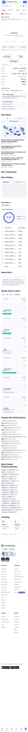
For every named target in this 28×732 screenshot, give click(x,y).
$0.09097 (8, 566)
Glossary (3, 710)
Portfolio (3, 683)
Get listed (3, 700)
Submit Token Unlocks (9, 106)
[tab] (17, 47)
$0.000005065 (12, 590)
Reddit (15, 713)
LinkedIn (16, 715)
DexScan (3, 673)
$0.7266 (9, 579)
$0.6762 (10, 570)
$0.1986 (10, 575)
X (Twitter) (16, 700)
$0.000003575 (11, 588)
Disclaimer (16, 667)
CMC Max (3, 660)
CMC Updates (4, 665)
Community (17, 702)
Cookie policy (17, 662)
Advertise (3, 654)
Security (16, 673)
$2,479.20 (11, 557)
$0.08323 (11, 584)
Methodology (17, 670)
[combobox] (14, 50)
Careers (16, 675)
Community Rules (18, 665)
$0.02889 (10, 568)
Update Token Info (8, 104)
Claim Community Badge (9, 108)
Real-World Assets (5, 675)
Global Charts (4, 678)
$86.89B (6, 6)
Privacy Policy (17, 657)
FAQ (2, 707)
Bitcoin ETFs (4, 667)
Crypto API (4, 670)
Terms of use (17, 654)
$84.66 (11, 564)
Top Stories (4, 662)
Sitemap (3, 691)
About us (16, 652)
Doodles (3, 688)
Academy (3, 652)
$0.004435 (11, 586)
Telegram (16, 705)
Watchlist (3, 686)
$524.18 (10, 573)
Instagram (16, 707)
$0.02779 (10, 595)
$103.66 (10, 559)
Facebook (16, 710)
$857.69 (9, 562)
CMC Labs (3, 657)
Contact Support (5, 705)
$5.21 (9, 582)
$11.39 (10, 577)
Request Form (4, 702)
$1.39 (8, 555)
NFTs (2, 680)
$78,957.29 (10, 553)
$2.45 (12, 593)
